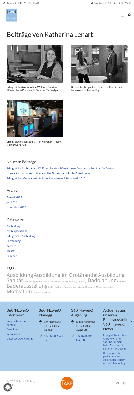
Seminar (12, 256)
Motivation (19, 291)
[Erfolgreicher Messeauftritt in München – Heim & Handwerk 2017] (35, 118)
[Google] (124, 383)
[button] (122, 15)
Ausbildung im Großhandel (65, 274)
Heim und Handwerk (86, 287)
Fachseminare (70, 287)
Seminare (46, 292)
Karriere (11, 246)
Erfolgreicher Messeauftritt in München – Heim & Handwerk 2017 (46, 178)
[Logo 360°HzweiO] (11, 15)
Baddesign (82, 281)
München (37, 292)
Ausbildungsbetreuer (33, 281)
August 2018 (14, 197)
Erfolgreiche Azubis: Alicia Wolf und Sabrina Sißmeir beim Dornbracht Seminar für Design (32, 88)
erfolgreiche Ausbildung (21, 236)
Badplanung (102, 280)
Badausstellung (70, 281)
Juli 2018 (12, 202)
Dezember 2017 (16, 207)
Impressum (13, 334)
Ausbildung (13, 226)
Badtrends (121, 281)
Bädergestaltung (55, 287)
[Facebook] (117, 383)
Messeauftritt (108, 287)
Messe (10, 251)
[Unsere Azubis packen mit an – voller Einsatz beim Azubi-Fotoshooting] (99, 64)
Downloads (13, 329)
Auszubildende (50, 281)
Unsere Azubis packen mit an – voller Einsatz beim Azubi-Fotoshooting (96, 88)
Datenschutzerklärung (20, 338)
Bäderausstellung (27, 285)
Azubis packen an (17, 231)
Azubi (60, 281)
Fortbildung (14, 241)
